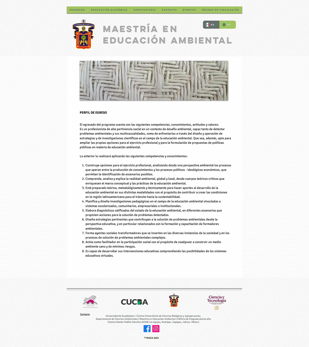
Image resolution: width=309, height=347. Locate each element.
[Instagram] (155, 328)
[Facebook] (147, 328)
